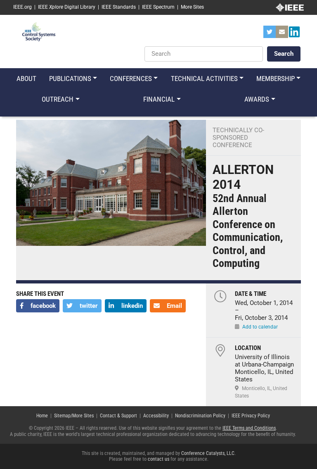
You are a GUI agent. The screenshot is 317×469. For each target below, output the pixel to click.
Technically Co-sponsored (238, 133)
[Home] (38, 31)
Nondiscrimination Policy (200, 416)
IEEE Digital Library (66, 7)
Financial (159, 99)
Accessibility (156, 416)
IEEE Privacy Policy (251, 416)
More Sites (192, 7)
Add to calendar (260, 327)
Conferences (131, 78)
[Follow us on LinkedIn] (294, 34)
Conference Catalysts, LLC (207, 453)
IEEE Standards (119, 7)
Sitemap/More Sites (74, 416)
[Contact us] (282, 34)
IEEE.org (22, 7)
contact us (158, 459)
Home (42, 416)
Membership (275, 78)
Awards (256, 99)
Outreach (57, 99)
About (26, 78)
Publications (70, 78)
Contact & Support (118, 416)
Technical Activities (204, 78)
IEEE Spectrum (158, 7)
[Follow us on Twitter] (269, 34)
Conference (232, 145)
